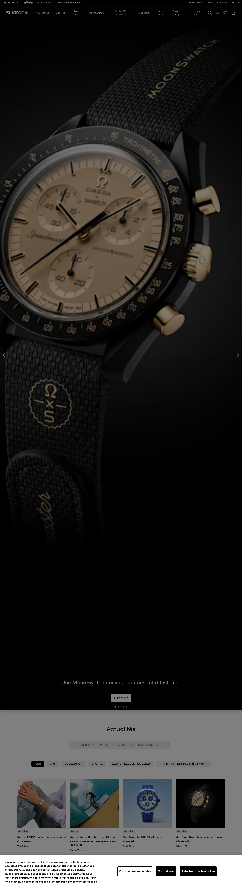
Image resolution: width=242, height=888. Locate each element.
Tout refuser (166, 871)
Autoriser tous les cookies (198, 871)
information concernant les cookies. (75, 881)
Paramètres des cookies (135, 871)
